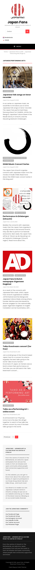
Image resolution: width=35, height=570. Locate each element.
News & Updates (20, 212)
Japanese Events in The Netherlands (14, 158)
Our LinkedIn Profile (12, 520)
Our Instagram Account (14, 518)
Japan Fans (18, 22)
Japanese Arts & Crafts (16, 52)
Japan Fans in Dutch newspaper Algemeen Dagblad (13, 281)
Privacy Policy (21, 564)
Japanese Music (8, 91)
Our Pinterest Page (12, 524)
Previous (7, 437)
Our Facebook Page (12, 514)
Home (6, 52)
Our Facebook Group (13, 516)
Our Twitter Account (13, 522)
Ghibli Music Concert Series (16, 164)
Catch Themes (21, 567)
